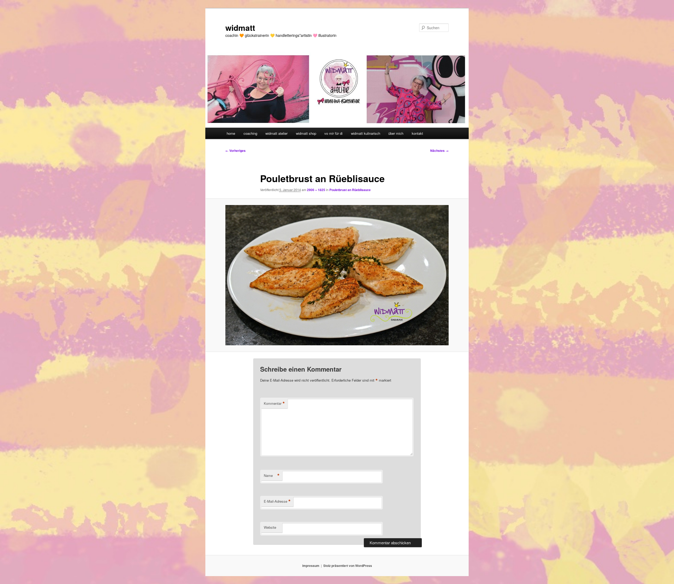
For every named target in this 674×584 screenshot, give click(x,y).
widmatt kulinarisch (365, 133)
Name (272, 475)
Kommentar (274, 403)
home (231, 133)
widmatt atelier (276, 133)
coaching (250, 133)
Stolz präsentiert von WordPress (347, 565)
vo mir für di (333, 133)
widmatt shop (306, 133)
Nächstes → (439, 150)
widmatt (240, 27)
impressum (310, 565)
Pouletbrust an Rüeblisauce (350, 189)
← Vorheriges (235, 150)
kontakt (417, 133)
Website (270, 527)
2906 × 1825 (316, 189)
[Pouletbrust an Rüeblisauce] (337, 275)
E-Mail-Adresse (277, 501)
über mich (395, 133)
